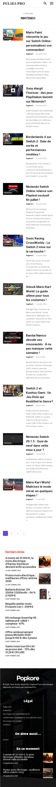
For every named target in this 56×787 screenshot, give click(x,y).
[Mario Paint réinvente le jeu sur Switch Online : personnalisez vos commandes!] (13, 35)
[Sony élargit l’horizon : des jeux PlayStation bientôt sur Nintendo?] (13, 91)
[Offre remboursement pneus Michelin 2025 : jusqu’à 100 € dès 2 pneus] (45, 636)
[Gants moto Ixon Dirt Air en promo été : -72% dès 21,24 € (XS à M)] (45, 650)
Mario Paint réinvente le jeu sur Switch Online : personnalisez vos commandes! (39, 41)
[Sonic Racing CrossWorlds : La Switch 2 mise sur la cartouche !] (13, 241)
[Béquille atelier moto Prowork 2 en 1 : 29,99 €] (45, 607)
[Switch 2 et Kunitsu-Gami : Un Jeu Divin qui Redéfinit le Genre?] (13, 391)
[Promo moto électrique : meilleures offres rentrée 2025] (45, 579)
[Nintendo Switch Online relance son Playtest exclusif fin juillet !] (13, 189)
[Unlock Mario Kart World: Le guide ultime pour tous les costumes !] (13, 289)
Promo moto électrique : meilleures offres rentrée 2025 (21, 578)
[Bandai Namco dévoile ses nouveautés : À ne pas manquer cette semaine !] (13, 338)
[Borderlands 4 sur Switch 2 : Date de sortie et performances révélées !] (13, 139)
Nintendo (8, 38)
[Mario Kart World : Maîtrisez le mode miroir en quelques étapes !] (13, 484)
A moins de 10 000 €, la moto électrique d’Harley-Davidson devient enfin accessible (20, 562)
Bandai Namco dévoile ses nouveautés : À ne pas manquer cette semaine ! (39, 344)
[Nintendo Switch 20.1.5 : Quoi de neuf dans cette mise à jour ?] (13, 439)
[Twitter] (28, 693)
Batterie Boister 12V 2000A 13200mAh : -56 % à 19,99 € (20, 592)
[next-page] (23, 533)
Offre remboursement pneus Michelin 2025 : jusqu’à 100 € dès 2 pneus (21, 635)
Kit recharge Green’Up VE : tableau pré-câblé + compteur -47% (21, 620)
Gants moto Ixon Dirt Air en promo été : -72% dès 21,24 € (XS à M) (20, 649)
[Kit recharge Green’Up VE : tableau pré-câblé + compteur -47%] (45, 621)
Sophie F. (30, 54)
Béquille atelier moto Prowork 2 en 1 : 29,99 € (19, 605)
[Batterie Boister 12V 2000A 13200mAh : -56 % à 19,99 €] (45, 593)
